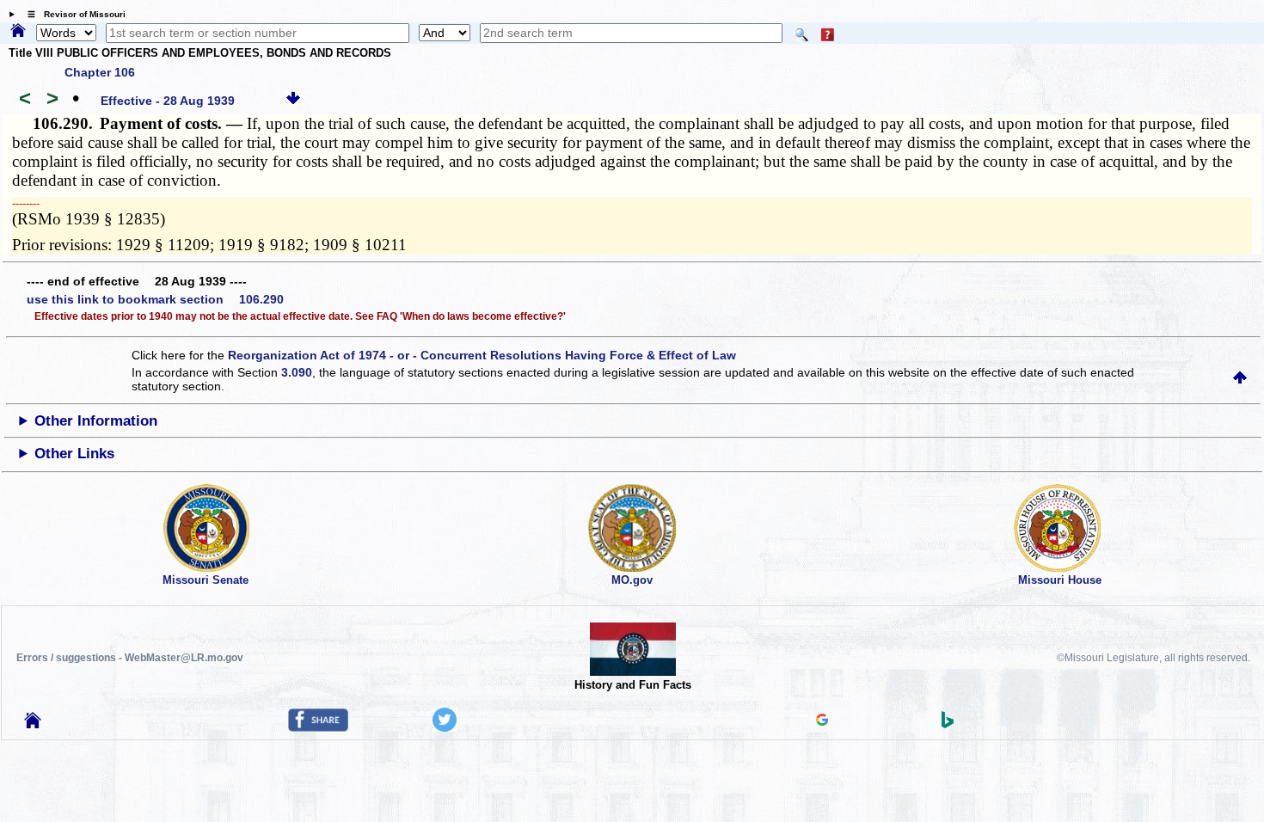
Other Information (95, 421)
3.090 (296, 372)
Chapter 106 (99, 72)
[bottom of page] (293, 100)
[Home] (18, 31)
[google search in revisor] (822, 721)
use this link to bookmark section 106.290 (155, 299)
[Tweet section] (445, 727)
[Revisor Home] (32, 724)
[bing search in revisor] (948, 724)
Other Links (74, 453)
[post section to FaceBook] (318, 727)
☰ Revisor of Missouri (72, 14)
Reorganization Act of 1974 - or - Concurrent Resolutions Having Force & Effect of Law (482, 355)
